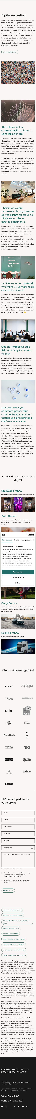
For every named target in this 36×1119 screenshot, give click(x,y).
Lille (16, 1069)
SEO (25, 300)
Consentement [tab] (7, 540)
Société (7, 833)
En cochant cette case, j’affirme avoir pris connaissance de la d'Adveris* (18, 874)
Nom (5, 813)
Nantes (24, 1069)
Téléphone (8, 826)
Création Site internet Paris (10, 1090)
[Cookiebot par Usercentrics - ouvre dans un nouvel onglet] (26, 535)
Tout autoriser (18, 572)
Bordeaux (21, 1072)
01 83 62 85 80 (10, 1096)
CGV (16, 1084)
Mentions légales (7, 1084)
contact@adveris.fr (12, 1101)
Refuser (18, 583)
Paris (4, 1069)
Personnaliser (17, 577)
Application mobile (7, 1089)
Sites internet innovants (23, 1089)
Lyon (10, 1069)
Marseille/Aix (8, 1072)
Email (6, 819)
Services (24, 1090)
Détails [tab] (16, 540)
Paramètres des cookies (20, 1082)
